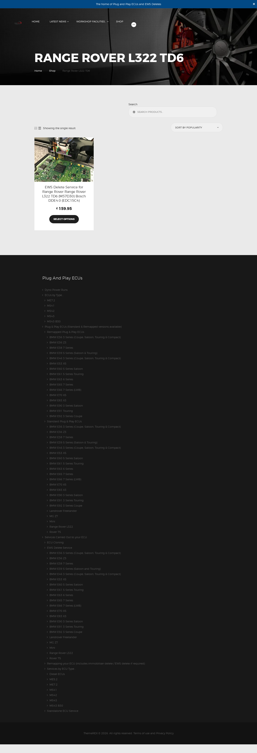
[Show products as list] (39, 128)
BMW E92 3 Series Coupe (65, 416)
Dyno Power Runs (56, 289)
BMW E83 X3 (57, 400)
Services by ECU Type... (61, 668)
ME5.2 (53, 679)
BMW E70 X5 (57, 395)
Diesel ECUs (57, 674)
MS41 (51, 305)
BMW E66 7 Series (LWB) (65, 389)
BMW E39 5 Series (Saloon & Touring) (73, 353)
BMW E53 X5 (57, 363)
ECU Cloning (55, 542)
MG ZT (53, 516)
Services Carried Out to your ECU (66, 537)
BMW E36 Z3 (57, 342)
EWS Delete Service (59, 547)
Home (38, 70)
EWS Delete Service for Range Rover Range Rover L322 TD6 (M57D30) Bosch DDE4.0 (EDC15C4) (64, 193)
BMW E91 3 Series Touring (66, 500)
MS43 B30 (54, 321)
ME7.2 (51, 300)
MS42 (51, 310)
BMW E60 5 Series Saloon (66, 368)
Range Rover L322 (61, 526)
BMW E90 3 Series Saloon (66, 405)
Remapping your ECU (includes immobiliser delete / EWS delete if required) (96, 663)
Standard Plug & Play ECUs (64, 421)
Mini (52, 521)
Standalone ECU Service (62, 710)
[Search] (134, 112)
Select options (64, 219)
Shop (52, 70)
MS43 (51, 316)
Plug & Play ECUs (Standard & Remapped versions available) (83, 326)
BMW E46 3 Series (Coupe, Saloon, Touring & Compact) (85, 358)
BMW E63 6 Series (61, 379)
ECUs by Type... (54, 295)
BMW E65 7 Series (61, 384)
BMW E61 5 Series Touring (66, 374)
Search (132, 104)
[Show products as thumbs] (35, 128)
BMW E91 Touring (61, 410)
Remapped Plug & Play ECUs (65, 331)
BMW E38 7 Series (61, 347)
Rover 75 (55, 531)
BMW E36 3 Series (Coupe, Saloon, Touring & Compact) (85, 337)
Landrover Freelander (63, 510)
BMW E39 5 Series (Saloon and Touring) (75, 568)
